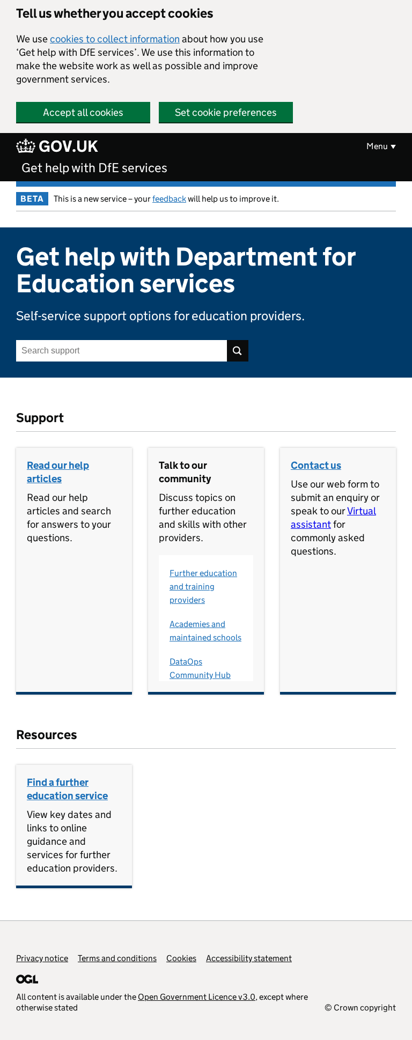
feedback (169, 199)
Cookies (181, 958)
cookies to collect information (115, 39)
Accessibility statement (249, 958)
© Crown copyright (360, 1007)
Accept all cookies (83, 112)
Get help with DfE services (94, 167)
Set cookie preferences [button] (226, 112)
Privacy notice (42, 958)
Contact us (316, 465)
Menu (377, 146)
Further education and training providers (203, 586)
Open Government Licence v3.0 (196, 997)
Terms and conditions (117, 958)
